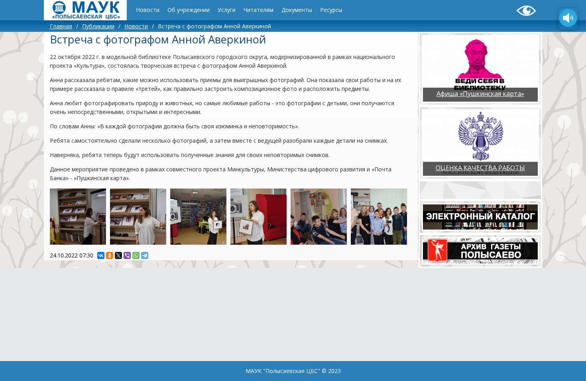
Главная (61, 26)
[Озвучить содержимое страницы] (568, 18)
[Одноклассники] (109, 255)
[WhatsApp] (136, 255)
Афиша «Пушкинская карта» (480, 93)
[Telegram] (144, 255)
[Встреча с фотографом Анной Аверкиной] (78, 217)
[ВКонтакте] (100, 255)
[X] (118, 255)
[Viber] (127, 255)
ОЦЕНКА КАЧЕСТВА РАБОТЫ (480, 167)
